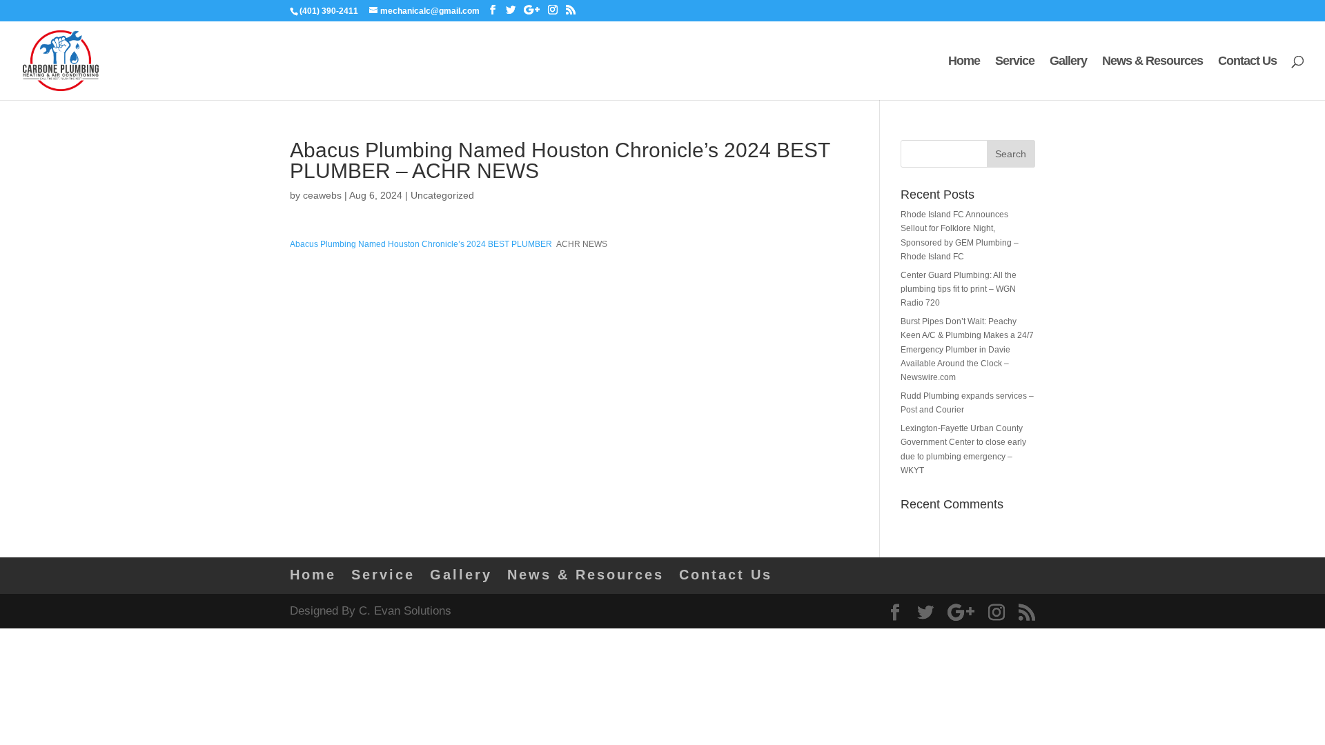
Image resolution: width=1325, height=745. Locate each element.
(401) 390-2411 (329, 11)
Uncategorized (442, 195)
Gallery (1068, 62)
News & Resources (1152, 62)
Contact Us (1247, 62)
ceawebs (322, 195)
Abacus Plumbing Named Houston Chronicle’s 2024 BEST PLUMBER (421, 244)
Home (964, 62)
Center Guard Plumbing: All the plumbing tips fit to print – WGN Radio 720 (959, 289)
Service (1014, 62)
